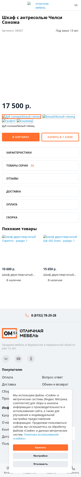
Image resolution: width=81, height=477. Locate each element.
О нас (6, 422)
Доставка (9, 384)
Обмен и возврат (55, 384)
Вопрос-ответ (52, 377)
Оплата (7, 377)
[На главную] (22, 333)
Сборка (7, 391)
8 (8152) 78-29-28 (43, 315)
